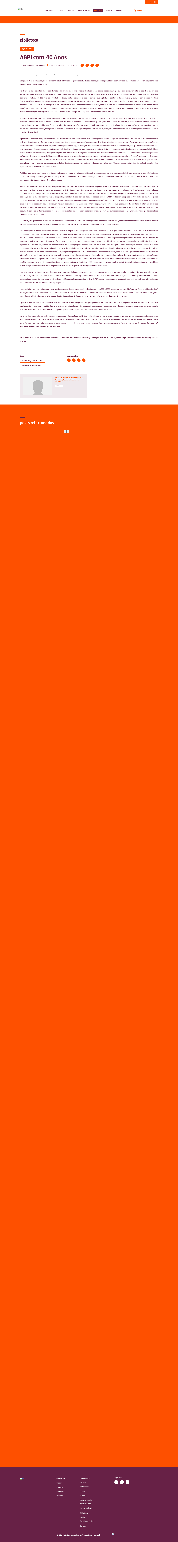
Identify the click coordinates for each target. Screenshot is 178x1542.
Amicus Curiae (85, 1504)
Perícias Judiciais (86, 1508)
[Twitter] (87, 65)
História (83, 1482)
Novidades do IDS (86, 1521)
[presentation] (65, 431)
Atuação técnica (84, 10)
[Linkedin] (92, 65)
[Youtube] (127, 1482)
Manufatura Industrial (31, 365)
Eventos (71, 10)
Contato (119, 10)
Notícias (109, 10)
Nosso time (84, 1486)
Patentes (27, 49)
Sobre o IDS (60, 1478)
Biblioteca (98, 10)
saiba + (59, 386)
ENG (154, 2)
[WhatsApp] (97, 65)
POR (149, 2)
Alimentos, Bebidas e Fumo (32, 361)
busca (139, 11)
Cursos (61, 10)
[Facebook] (82, 65)
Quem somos (49, 10)
